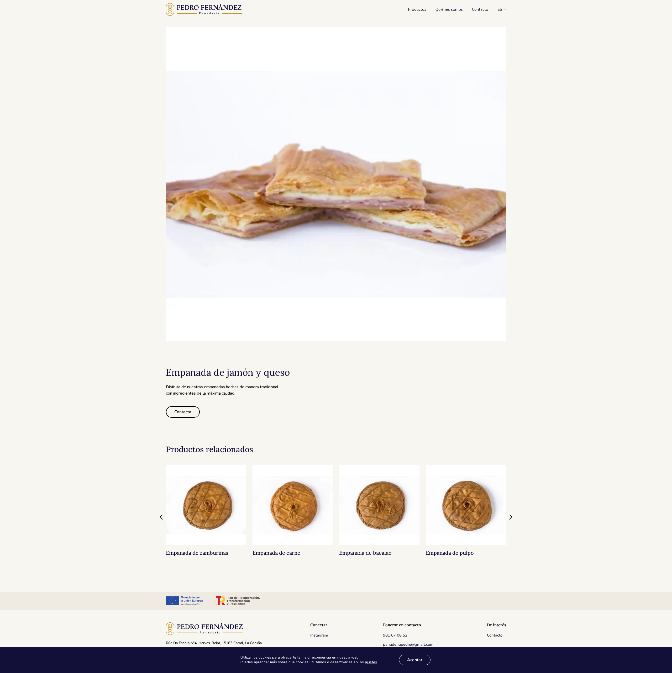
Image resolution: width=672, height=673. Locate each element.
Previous (161, 517)
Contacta (182, 412)
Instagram (319, 635)
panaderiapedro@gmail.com (408, 644)
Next (510, 517)
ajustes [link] (371, 662)
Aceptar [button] (414, 660)
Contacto (494, 635)
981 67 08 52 (395, 635)
